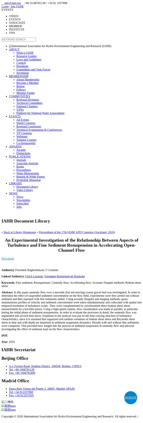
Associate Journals (27, 163)
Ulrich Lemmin (34, 276)
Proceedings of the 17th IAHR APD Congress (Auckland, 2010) (77, 232)
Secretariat (22, 72)
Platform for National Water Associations (40, 113)
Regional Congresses (28, 126)
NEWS (13, 193)
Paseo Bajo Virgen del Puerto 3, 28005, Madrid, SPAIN (42, 388)
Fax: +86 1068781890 (22, 372)
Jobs (19, 206)
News (19, 196)
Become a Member (27, 82)
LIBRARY (15, 183)
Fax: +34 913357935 (21, 395)
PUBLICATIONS (20, 156)
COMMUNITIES (19, 96)
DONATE (131, 397)
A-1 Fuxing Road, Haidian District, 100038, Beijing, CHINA (45, 366)
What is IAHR (25, 52)
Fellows (21, 89)
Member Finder (25, 92)
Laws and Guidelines (28, 59)
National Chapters (27, 106)
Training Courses (26, 139)
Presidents (22, 66)
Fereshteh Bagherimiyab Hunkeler (65, 276)
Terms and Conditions (14, 419)
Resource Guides (26, 56)
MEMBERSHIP (18, 76)
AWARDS (15, 146)
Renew (20, 86)
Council (21, 62)
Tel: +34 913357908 (21, 392)
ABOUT (14, 49)
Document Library (27, 186)
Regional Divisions (27, 99)
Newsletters (23, 200)
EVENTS (15, 116)
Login (5, 6)
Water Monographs (27, 173)
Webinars (21, 136)
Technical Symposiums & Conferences (39, 129)
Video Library (24, 190)
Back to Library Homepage (20, 232)
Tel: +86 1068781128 (21, 369)
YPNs (20, 109)
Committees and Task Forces (33, 69)
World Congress (25, 123)
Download (7, 258)
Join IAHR (17, 6)
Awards (21, 149)
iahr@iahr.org (11, 3)
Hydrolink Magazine (28, 180)
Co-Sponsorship (25, 143)
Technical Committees (29, 103)
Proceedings (23, 170)
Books (20, 166)
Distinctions (23, 153)
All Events (22, 119)
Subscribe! (22, 203)
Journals (21, 159)
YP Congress (24, 133)
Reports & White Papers (30, 176)
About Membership (27, 79)
